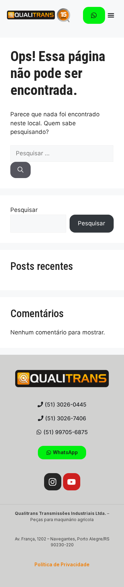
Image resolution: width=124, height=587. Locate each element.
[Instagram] (52, 481)
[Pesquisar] (20, 170)
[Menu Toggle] (110, 15)
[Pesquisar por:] (61, 153)
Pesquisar (24, 209)
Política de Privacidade (62, 564)
